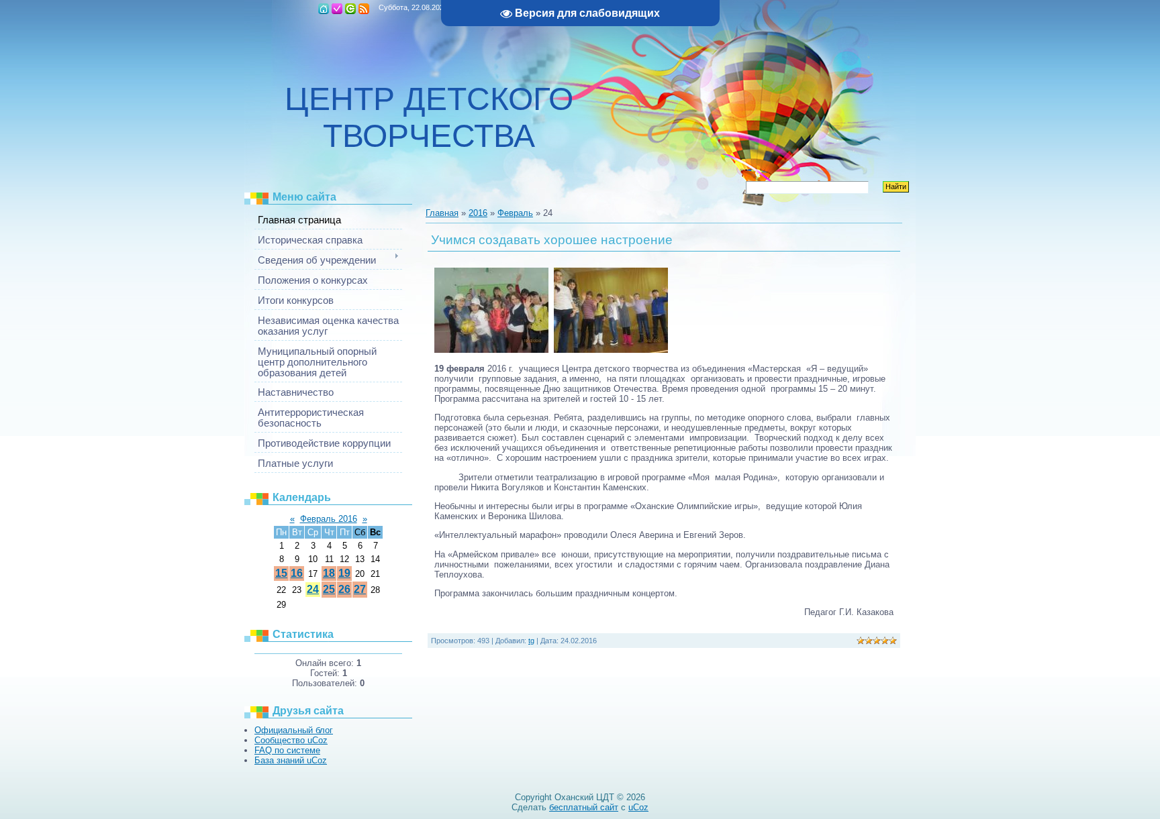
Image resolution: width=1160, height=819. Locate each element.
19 (344, 573)
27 (360, 589)
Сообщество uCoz (291, 740)
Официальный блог (293, 730)
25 (329, 589)
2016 (478, 213)
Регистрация (337, 8)
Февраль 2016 (328, 519)
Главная (323, 8)
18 (329, 573)
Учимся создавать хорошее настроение (552, 240)
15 (281, 573)
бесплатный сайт (583, 807)
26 (344, 589)
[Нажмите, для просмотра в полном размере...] (491, 350)
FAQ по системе (287, 750)
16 (297, 573)
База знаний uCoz (290, 760)
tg (531, 641)
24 (313, 589)
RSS (363, 8)
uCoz (638, 807)
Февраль (515, 213)
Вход (350, 8)
